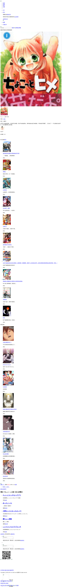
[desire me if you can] (8, 362)
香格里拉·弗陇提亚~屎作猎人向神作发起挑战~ (13, 281)
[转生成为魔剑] (8, 452)
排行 (4, 5)
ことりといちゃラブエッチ (12, 527)
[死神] (7, 315)
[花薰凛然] (7, 297)
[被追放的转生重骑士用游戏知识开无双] (7, 151)
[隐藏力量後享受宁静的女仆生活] (8, 407)
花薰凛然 (5, 299)
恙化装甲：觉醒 (6, 208)
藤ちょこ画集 (7, 519)
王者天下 (5, 226)
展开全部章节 (3, 489)
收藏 (1, 580)
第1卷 (8, 484)
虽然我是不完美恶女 (7, 244)
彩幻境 (6, 523)
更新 (4, 4)
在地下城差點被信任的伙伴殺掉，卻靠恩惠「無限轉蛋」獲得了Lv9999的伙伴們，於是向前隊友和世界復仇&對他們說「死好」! (30, 262)
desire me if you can (7, 364)
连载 (2, 484)
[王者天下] (7, 224)
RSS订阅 (4, 585)
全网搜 (19, 27)
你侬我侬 (5, 386)
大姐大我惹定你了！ (7, 342)
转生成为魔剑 (6, 453)
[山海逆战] (7, 188)
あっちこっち (7, 503)
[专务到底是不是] (8, 429)
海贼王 (4, 171)
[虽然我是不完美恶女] (7, 242)
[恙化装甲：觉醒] (7, 206)
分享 (1, 585)
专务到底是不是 (6, 431)
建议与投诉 (7, 570)
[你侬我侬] (8, 385)
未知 (4, 119)
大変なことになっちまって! (12, 511)
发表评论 (22, 540)
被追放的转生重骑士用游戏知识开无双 (11, 153)
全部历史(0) (5, 19)
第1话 (6, 516)
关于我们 (2, 570)
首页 (4, 3)
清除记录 (9, 14)
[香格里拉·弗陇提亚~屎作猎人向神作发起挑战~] (7, 279)
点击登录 (16, 16)
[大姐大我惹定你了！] (8, 340)
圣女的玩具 (5, 476)
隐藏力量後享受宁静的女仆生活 (9, 409)
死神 (4, 317)
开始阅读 (5, 580)
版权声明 (12, 570)
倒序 (16, 484)
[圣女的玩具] (8, 474)
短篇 (6, 500)
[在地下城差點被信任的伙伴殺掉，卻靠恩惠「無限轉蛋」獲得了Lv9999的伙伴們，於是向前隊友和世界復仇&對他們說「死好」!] (7, 261)
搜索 (13, 27)
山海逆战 (5, 189)
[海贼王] (7, 169)
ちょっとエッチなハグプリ (12, 495)
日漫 (4, 6)
